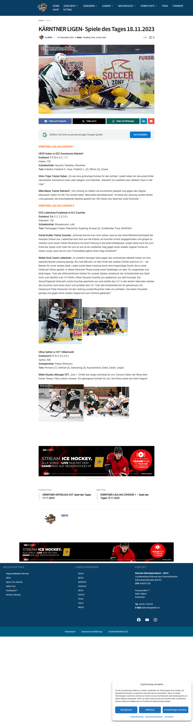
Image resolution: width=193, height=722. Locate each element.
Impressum (169, 717)
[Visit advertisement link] (96, 461)
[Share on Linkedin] (143, 121)
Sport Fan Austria (14, 582)
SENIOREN (89, 6)
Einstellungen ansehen (175, 709)
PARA (165, 6)
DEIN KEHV (70, 6)
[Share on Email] (151, 121)
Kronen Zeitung (13, 594)
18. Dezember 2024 (65, 37)
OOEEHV (82, 586)
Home (41, 20)
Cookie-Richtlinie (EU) (118, 631)
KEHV (49, 37)
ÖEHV (81, 573)
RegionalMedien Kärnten (17, 573)
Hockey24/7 (11, 590)
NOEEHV (82, 582)
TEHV (80, 599)
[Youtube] (147, 620)
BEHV (81, 578)
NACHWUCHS (125, 6)
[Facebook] (139, 620)
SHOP (56, 9)
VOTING (67, 9)
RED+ (8, 578)
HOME (56, 6)
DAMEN (106, 6)
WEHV (81, 607)
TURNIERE (177, 6)
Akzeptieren (126, 709)
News (48, 20)
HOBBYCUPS (147, 6)
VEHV (81, 603)
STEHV (81, 594)
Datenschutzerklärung (154, 717)
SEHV (80, 590)
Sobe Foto (11, 586)
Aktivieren (140, 134)
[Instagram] (155, 620)
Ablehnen (150, 709)
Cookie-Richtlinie (137, 717)
